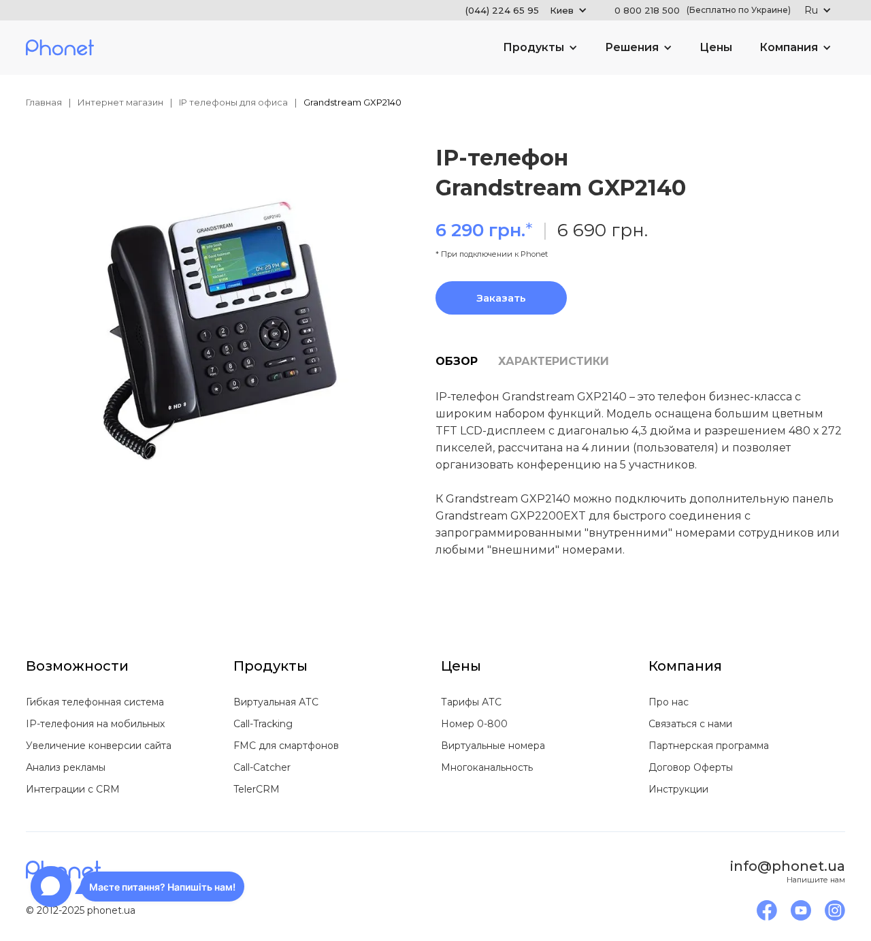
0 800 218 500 (702, 10)
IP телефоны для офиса (233, 102)
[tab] (467, 361)
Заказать (501, 297)
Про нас (668, 702)
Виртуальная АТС (275, 702)
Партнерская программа (708, 745)
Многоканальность (487, 767)
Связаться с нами (690, 724)
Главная (44, 102)
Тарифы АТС (471, 702)
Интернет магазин (120, 102)
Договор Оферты (690, 767)
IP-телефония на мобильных (95, 724)
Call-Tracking (263, 724)
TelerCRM (256, 789)
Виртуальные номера (493, 745)
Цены (716, 47)
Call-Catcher (262, 767)
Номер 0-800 (474, 724)
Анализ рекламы (65, 767)
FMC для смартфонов (286, 745)
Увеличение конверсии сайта (98, 745)
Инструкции (678, 789)
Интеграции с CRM (73, 789)
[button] (526, 10)
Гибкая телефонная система (95, 702)
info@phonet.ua (787, 866)
